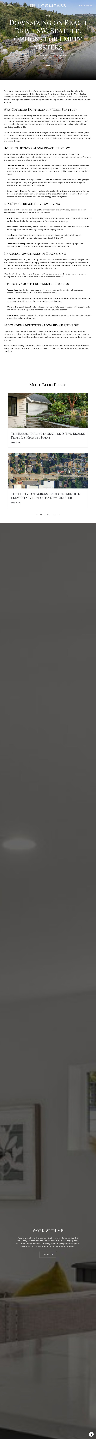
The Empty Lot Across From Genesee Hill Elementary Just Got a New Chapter (45, 496)
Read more (15, 442)
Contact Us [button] (48, 1254)
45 (55, 515)
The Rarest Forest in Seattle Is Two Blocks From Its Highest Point (48, 435)
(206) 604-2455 (85, 5)
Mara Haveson (82, 345)
